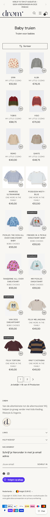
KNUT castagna (37, 360)
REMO (13, 153)
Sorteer (27, 46)
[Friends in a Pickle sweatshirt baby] (37, 221)
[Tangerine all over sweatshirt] (13, 264)
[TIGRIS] (13, 101)
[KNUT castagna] (37, 346)
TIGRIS (13, 115)
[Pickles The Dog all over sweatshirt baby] (13, 221)
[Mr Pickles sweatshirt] (37, 264)
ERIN (13, 77)
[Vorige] (4, 4)
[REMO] (13, 139)
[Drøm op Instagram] (8, 474)
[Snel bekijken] (21, 70)
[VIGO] (37, 101)
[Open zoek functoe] (34, 13)
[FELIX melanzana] (37, 305)
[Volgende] (46, 4)
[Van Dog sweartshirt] (13, 305)
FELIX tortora (13, 360)
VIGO (36, 115)
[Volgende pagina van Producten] (33, 379)
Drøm (20, 496)
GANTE (36, 153)
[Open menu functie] (40, 13)
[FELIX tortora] (13, 346)
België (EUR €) (25, 491)
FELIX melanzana (36, 319)
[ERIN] (13, 63)
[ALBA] (37, 63)
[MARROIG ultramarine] (13, 177)
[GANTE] (37, 139)
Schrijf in (43, 464)
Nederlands (7, 491)
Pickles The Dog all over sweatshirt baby (13, 238)
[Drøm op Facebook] (4, 474)
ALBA (36, 77)
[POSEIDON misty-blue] (37, 177)
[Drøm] (12, 13)
